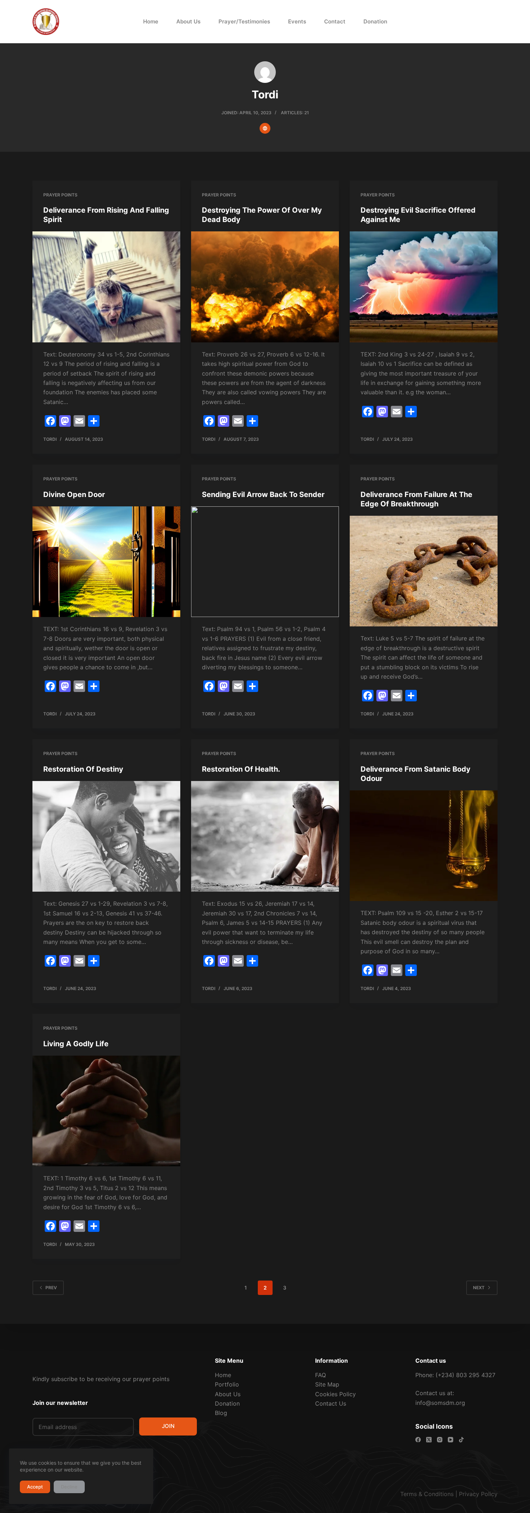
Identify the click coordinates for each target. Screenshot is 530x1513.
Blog (221, 1412)
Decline (69, 1487)
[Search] (449, 22)
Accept (35, 1487)
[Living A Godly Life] (106, 1111)
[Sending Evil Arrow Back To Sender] (265, 561)
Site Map (327, 1384)
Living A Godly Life (76, 1043)
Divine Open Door (74, 494)
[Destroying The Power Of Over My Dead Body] (265, 286)
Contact (334, 21)
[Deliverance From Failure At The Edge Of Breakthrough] (424, 571)
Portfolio (227, 1384)
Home (150, 21)
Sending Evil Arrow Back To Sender (263, 494)
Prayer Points (60, 195)
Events (297, 21)
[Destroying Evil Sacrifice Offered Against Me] (424, 286)
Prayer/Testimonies (244, 21)
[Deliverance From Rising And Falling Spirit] (106, 286)
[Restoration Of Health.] (265, 836)
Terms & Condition (425, 1494)
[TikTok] (461, 1439)
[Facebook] (418, 1439)
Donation (375, 21)
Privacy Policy (478, 1494)
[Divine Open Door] (106, 561)
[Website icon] (265, 128)
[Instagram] (439, 1439)
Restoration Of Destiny (83, 769)
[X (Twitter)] (429, 1439)
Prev (51, 1287)
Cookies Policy (335, 1394)
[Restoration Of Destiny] (106, 836)
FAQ (320, 1375)
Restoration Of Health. (241, 769)
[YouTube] (450, 1439)
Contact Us (330, 1403)
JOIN (168, 1426)
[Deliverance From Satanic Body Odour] (424, 845)
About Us (188, 21)
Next (479, 1287)
